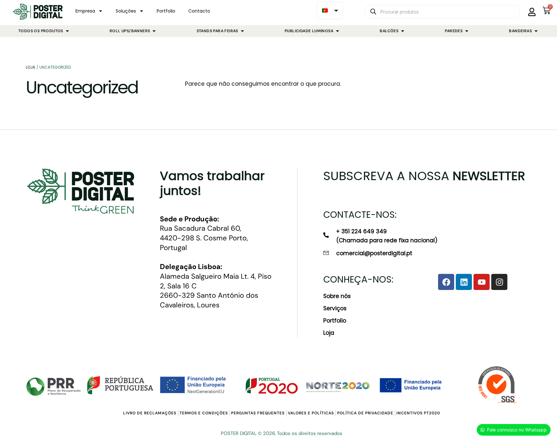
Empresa (85, 11)
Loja (328, 333)
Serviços (335, 308)
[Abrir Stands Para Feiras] (242, 31)
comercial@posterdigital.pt (374, 253)
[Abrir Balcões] (402, 31)
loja (30, 67)
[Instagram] (499, 282)
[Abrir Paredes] (466, 31)
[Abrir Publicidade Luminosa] (337, 31)
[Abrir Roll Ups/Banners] (154, 31)
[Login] (532, 12)
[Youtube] (482, 282)
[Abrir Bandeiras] (536, 31)
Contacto (199, 11)
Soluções (126, 11)
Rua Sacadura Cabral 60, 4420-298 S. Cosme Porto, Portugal (204, 233)
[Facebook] (446, 282)
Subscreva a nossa (424, 175)
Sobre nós (337, 296)
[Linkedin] (464, 282)
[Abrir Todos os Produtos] (67, 31)
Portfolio (166, 11)
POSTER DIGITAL (239, 433)
